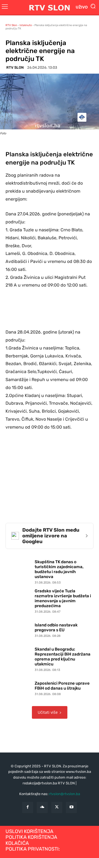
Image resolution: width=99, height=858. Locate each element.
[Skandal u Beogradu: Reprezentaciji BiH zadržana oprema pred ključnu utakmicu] (19, 658)
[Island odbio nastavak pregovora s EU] (19, 629)
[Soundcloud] (42, 807)
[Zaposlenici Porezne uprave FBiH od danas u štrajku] (19, 687)
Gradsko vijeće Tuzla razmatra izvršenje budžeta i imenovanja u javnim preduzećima (63, 598)
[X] (56, 807)
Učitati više (48, 712)
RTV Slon (11, 25)
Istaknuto (26, 25)
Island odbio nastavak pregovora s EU (56, 627)
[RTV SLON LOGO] (49, 7)
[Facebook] (27, 807)
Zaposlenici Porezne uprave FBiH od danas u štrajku (62, 686)
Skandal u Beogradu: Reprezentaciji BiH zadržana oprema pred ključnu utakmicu (62, 657)
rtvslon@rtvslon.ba (64, 794)
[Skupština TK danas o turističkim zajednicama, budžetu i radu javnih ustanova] (19, 571)
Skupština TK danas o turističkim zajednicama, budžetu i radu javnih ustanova (59, 569)
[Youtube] (71, 807)
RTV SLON (15, 67)
